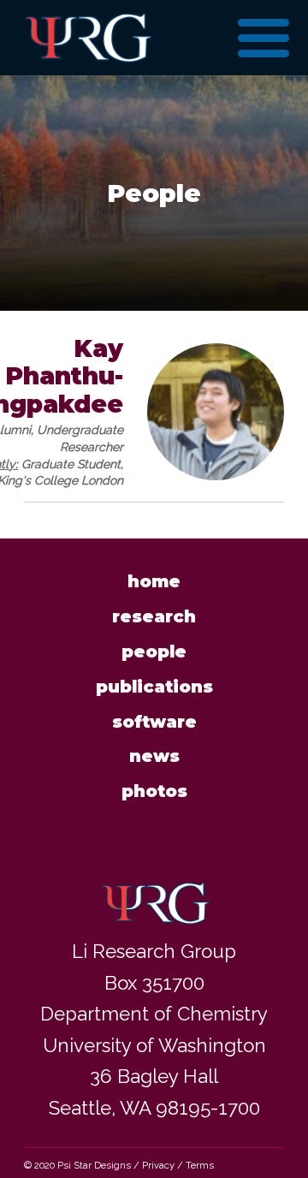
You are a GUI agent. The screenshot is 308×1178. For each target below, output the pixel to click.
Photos (154, 791)
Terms (200, 1165)
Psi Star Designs (94, 1165)
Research (154, 616)
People (154, 651)
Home (154, 581)
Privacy (158, 1165)
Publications (154, 686)
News (154, 756)
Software (154, 721)
